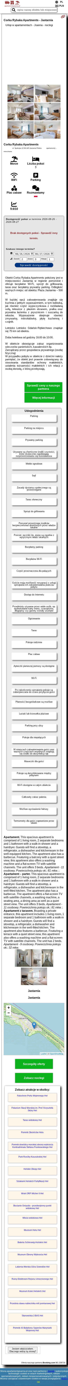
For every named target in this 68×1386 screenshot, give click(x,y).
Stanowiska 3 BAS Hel (32, 1315)
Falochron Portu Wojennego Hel (32, 1095)
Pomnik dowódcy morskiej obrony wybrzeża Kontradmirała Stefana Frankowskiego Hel (32, 1145)
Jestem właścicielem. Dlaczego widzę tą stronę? (22, 1350)
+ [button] (8, 1007)
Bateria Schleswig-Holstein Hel (32, 1242)
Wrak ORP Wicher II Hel (32, 1193)
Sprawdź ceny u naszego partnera (43, 387)
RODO (65, 1378)
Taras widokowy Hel (32, 1120)
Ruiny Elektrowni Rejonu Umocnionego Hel (32, 1279)
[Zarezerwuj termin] (63, 16)
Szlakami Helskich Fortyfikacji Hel (32, 1181)
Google (51, 1371)
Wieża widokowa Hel (32, 1218)
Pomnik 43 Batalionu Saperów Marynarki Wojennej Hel (32, 1329)
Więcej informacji (43, 397)
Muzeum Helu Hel (32, 1230)
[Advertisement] (34, 55)
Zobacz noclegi (34, 1078)
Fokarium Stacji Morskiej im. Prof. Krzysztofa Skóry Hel (32, 1109)
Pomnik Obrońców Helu (32, 1132)
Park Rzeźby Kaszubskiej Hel (32, 1157)
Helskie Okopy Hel (32, 1169)
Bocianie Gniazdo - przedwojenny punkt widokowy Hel (32, 1206)
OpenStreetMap (56, 1053)
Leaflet (43, 1053)
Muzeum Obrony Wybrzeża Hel (32, 1254)
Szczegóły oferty (34, 1064)
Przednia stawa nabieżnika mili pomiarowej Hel (32, 1303)
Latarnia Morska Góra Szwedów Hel (32, 1267)
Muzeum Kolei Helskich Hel (32, 1291)
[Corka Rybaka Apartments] (20, 94)
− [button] (8, 1013)
